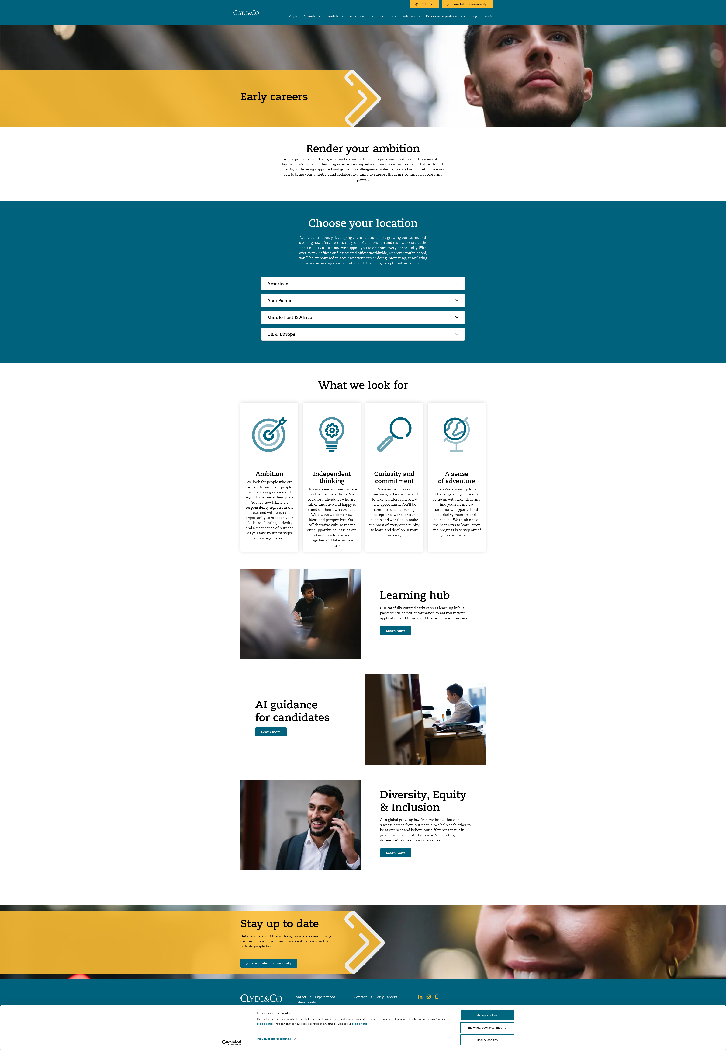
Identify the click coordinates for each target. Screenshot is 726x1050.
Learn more (396, 630)
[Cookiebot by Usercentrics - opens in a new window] (231, 1042)
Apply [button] (293, 16)
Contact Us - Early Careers (375, 997)
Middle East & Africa (289, 317)
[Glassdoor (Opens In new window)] (437, 996)
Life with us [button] (387, 16)
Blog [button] (474, 16)
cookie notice (265, 1023)
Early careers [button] (410, 16)
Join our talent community (467, 4)
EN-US (424, 4)
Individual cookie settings (274, 1038)
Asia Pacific (279, 300)
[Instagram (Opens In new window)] (428, 996)
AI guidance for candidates (323, 16)
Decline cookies (487, 1039)
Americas (277, 284)
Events (488, 16)
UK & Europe (281, 334)
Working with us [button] (360, 16)
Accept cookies (487, 1015)
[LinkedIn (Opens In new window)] (420, 996)
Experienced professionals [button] (445, 16)
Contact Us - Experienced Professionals (314, 999)
